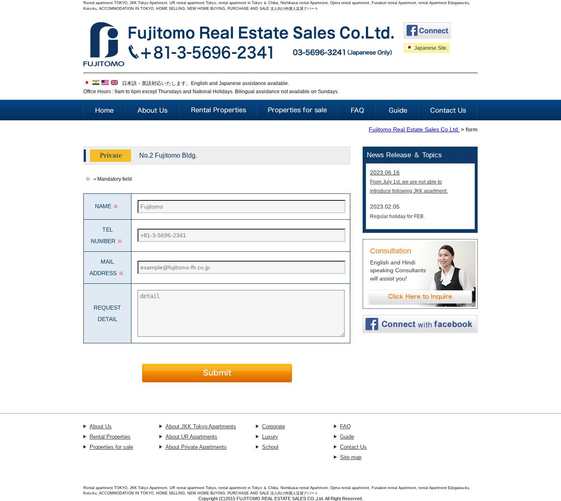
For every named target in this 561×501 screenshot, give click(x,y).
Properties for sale (111, 447)
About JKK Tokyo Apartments (201, 426)
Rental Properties (110, 437)
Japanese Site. (430, 48)
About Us (101, 426)
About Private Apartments (196, 447)
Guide (347, 437)
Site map (350, 457)
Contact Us (353, 447)
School (270, 447)
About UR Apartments (191, 437)
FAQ (345, 426)
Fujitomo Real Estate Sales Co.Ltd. (414, 129)
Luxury (270, 437)
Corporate (273, 426)
